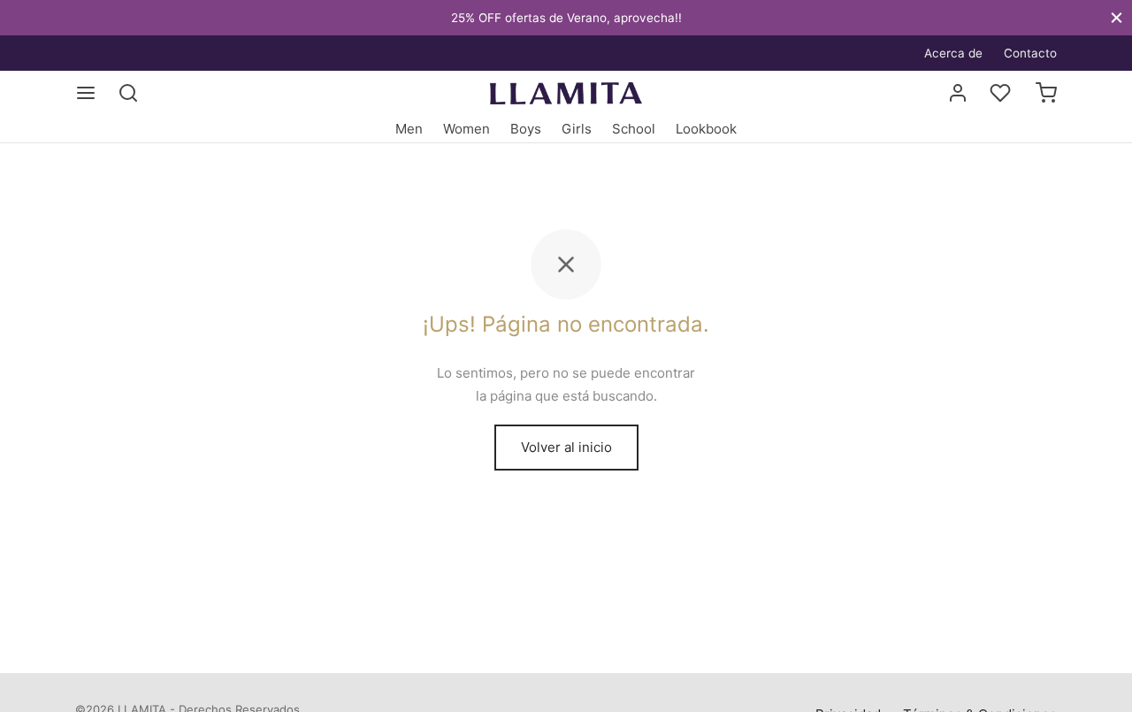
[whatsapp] (88, 52)
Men (409, 128)
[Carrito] (1046, 92)
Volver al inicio (566, 447)
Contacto (1030, 53)
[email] (124, 52)
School (633, 128)
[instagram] (159, 52)
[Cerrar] (1116, 17)
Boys (525, 128)
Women (466, 128)
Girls (577, 128)
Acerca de (953, 53)
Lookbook (706, 128)
